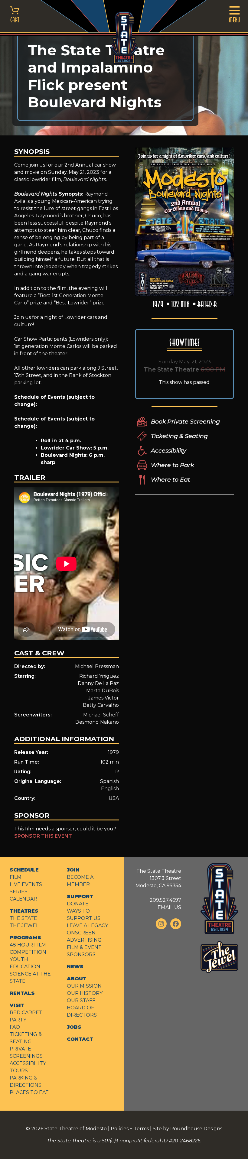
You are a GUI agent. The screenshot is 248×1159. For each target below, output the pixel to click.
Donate (78, 904)
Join (73, 870)
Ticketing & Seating (179, 436)
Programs (25, 937)
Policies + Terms (130, 1128)
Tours (19, 1070)
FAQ (15, 1027)
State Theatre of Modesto (75, 1128)
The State (23, 918)
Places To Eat (29, 1092)
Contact (80, 1039)
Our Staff (81, 1000)
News (75, 966)
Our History (85, 993)
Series (19, 891)
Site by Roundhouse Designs (187, 1128)
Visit (17, 1005)
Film (15, 877)
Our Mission (84, 986)
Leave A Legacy (87, 925)
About (76, 979)
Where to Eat (170, 479)
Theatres (24, 911)
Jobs (74, 1027)
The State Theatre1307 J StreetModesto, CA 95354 (158, 878)
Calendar (23, 899)
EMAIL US (169, 907)
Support (80, 896)
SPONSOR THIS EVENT (43, 836)
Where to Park (172, 465)
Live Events (26, 884)
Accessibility (168, 450)
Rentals (22, 993)
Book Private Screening (185, 421)
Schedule (24, 870)
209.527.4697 (165, 900)
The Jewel (24, 925)
